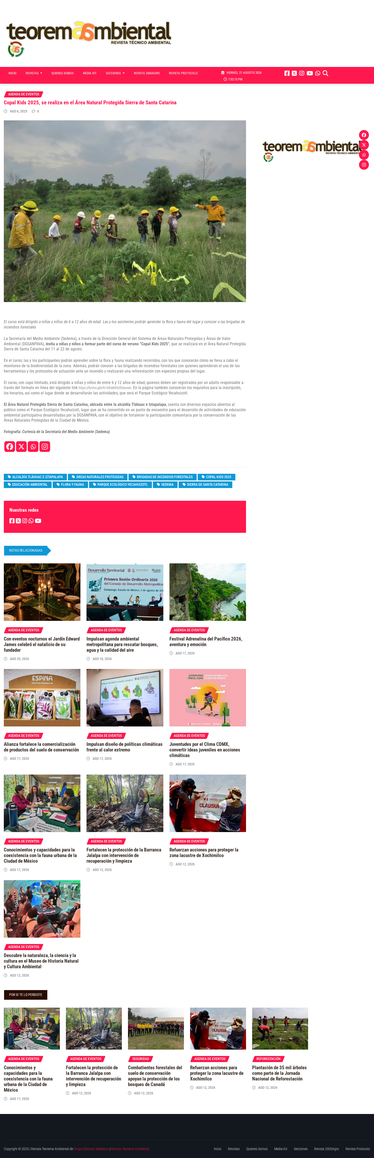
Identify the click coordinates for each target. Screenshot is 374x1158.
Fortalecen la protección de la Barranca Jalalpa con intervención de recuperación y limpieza (124, 855)
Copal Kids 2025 (218, 477)
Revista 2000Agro (147, 73)
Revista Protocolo (183, 73)
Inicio (12, 73)
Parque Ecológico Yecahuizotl (122, 484)
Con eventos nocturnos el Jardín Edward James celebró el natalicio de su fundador (42, 644)
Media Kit (90, 73)
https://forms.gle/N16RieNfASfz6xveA (105, 388)
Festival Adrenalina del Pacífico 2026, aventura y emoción (205, 641)
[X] (21, 446)
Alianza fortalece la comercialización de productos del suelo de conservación (41, 747)
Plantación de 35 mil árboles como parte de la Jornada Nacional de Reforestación (279, 1073)
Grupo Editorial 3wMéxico (91, 1149)
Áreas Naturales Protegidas (99, 477)
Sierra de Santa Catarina (207, 484)
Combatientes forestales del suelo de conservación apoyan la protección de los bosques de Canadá (155, 1076)
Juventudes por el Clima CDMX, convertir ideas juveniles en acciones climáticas (204, 749)
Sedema (167, 484)
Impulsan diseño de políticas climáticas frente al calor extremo (125, 747)
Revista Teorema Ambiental (130, 1149)
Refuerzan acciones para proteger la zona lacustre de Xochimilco (203, 852)
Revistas (32, 73)
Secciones (114, 73)
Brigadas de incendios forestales (165, 477)
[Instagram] (44, 446)
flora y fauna (72, 484)
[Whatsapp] (33, 446)
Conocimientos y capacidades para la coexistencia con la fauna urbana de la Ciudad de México (40, 855)
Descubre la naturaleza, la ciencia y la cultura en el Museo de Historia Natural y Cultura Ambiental (41, 961)
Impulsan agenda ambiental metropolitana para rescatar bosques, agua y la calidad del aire (122, 644)
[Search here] (325, 73)
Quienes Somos (62, 73)
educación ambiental (30, 484)
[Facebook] (9, 446)
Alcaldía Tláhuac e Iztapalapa (37, 477)
